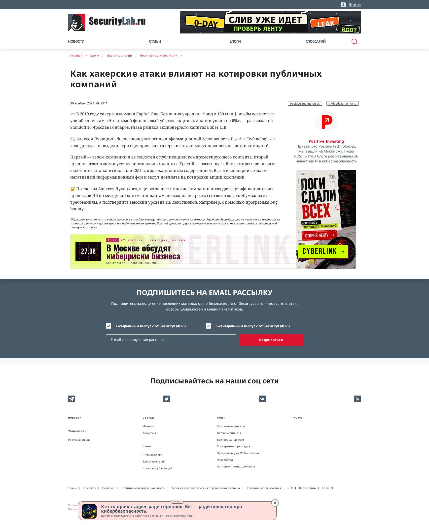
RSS (290, 488)
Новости (76, 41)
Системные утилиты (231, 426)
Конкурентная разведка (233, 446)
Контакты (89, 488)
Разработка (225, 460)
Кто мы (72, 488)
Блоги (235, 41)
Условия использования (264, 488)
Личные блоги (152, 455)
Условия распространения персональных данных (205, 488)
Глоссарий (316, 41)
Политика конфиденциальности (143, 488)
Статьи (148, 417)
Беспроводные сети (230, 439)
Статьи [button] (155, 41)
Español (327, 488)
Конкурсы (149, 433)
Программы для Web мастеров (238, 453)
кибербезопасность (342, 103)
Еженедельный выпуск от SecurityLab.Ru (252, 326)
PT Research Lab (79, 439)
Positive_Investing (326, 141)
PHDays (296, 417)
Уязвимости (77, 431)
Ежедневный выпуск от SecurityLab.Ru (151, 326)
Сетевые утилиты (229, 433)
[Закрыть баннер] (275, 503)
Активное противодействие (236, 466)
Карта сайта (307, 488)
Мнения (148, 426)
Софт (221, 417)
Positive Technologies (305, 103)
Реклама (177, 501)
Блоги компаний (154, 461)
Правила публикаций (157, 468)
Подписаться (271, 340)
